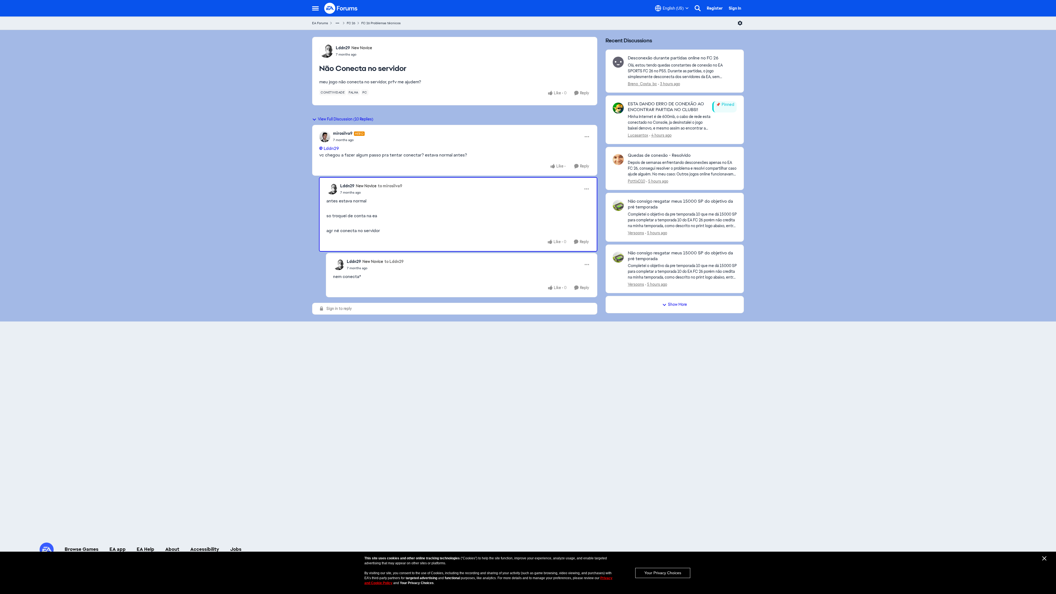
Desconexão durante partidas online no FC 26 (673, 58)
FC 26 (351, 23)
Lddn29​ (331, 148)
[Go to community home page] (341, 8)
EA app (117, 549)
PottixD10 (636, 181)
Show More (677, 304)
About (172, 549)
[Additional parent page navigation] (337, 23)
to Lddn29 (394, 261)
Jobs (235, 549)
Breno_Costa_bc (642, 83)
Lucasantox (638, 135)
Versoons (636, 232)
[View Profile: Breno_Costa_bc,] (618, 62)
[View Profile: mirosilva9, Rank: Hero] (324, 136)
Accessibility (204, 549)
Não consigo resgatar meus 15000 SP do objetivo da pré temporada (680, 204)
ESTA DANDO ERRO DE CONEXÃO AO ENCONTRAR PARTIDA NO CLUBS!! (666, 106)
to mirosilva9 (390, 185)
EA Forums (320, 23)
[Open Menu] (740, 23)
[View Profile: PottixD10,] (618, 159)
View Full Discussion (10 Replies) (345, 119)
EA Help (145, 549)
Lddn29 (343, 47)
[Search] (697, 8)
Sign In (735, 8)
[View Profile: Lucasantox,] (618, 108)
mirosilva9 (343, 133)
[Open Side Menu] (315, 8)
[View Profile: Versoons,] (618, 205)
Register (715, 8)
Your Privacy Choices (662, 573)
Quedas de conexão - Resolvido (659, 155)
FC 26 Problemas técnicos (381, 23)
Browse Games (81, 549)
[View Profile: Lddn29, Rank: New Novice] (326, 51)
